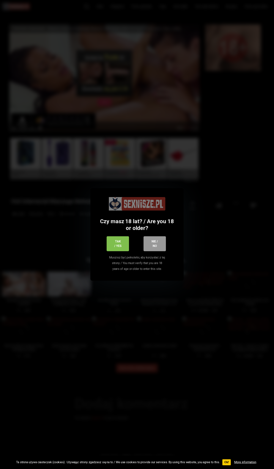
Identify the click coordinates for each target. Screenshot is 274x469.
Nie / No (155, 244)
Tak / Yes (118, 244)
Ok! (226, 462)
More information (245, 462)
